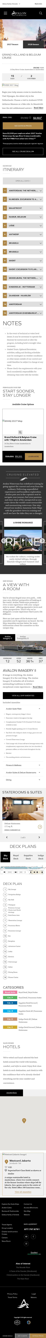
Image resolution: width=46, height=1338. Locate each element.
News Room (6, 1241)
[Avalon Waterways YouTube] (26, 1236)
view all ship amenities (23, 695)
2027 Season (12, 44)
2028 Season (33, 44)
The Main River (23, 1279)
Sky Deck (5, 857)
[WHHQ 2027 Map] (12, 422)
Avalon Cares (7, 1208)
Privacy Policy (12, 1294)
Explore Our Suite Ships (10, 1204)
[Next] (42, 540)
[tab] (5, 857)
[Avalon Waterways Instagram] (26, 1243)
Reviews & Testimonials (10, 1211)
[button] (24, 1124)
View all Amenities (23, 1192)
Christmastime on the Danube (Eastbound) (23, 1275)
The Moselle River (23, 1267)
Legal (34, 1294)
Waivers (27, 1215)
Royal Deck (16, 857)
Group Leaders (7, 1228)
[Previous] (3, 540)
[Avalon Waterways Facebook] (33, 1236)
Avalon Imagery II (7, 637)
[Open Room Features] (40, 827)
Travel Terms (12, 1297)
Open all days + (23, 181)
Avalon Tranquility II (23, 637)
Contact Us (28, 1204)
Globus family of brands (10, 4)
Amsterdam (11, 1093)
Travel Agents (7, 1224)
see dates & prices (23, 126)
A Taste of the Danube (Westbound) (23, 1271)
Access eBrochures (31, 1208)
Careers (5, 1238)
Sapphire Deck (28, 857)
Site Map (27, 1211)
